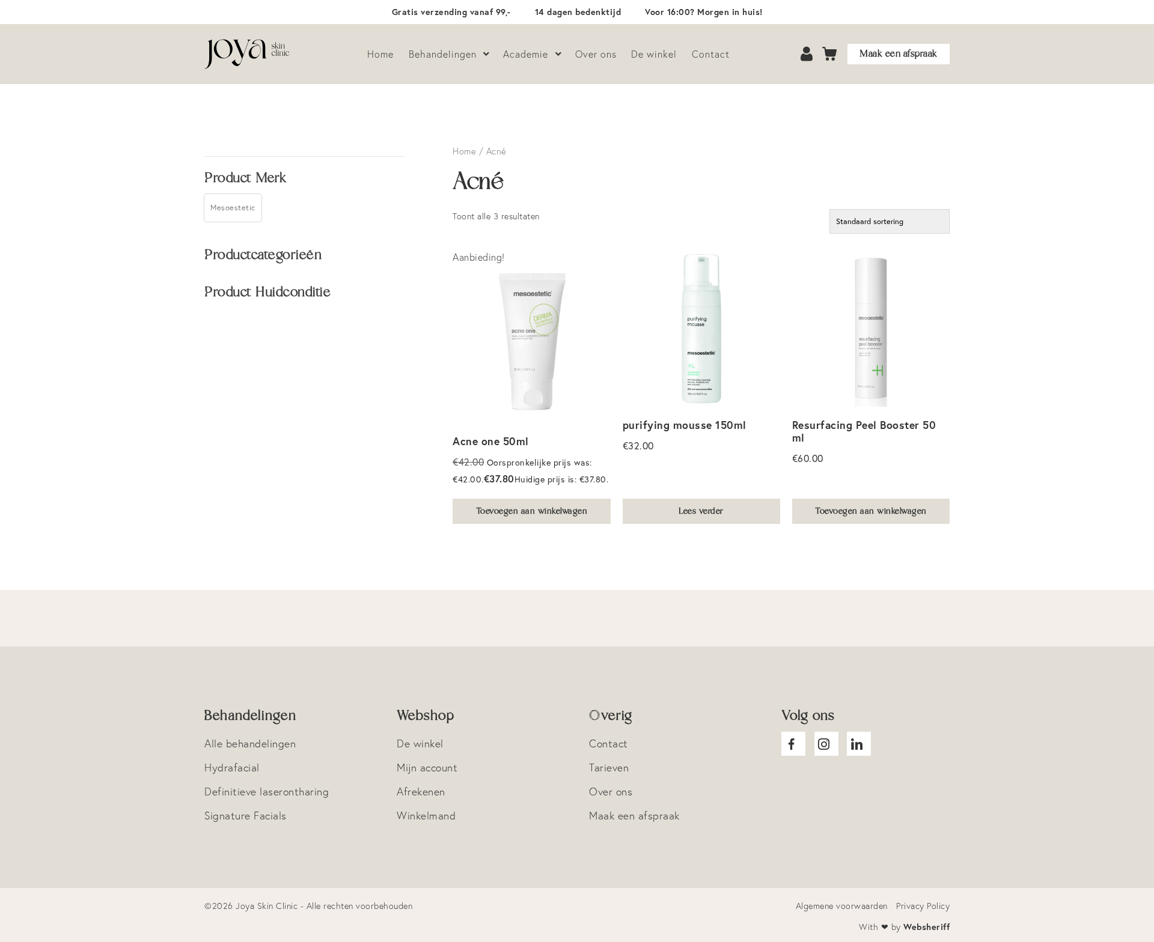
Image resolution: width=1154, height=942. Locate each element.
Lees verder (701, 511)
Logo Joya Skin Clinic (249, 54)
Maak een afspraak (898, 54)
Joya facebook (793, 744)
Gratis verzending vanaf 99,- (451, 11)
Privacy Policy (923, 906)
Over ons (596, 54)
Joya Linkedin (859, 744)
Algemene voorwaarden (842, 906)
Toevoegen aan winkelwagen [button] (532, 511)
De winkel (654, 54)
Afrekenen (421, 791)
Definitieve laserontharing (266, 791)
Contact (711, 54)
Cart (830, 54)
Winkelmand (426, 815)
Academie (525, 54)
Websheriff (926, 926)
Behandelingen (443, 54)
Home (380, 54)
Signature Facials (245, 815)
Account (807, 54)
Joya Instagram (826, 744)
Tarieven (609, 767)
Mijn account (427, 767)
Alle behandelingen (250, 743)
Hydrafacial (232, 767)
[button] (232, 208)
